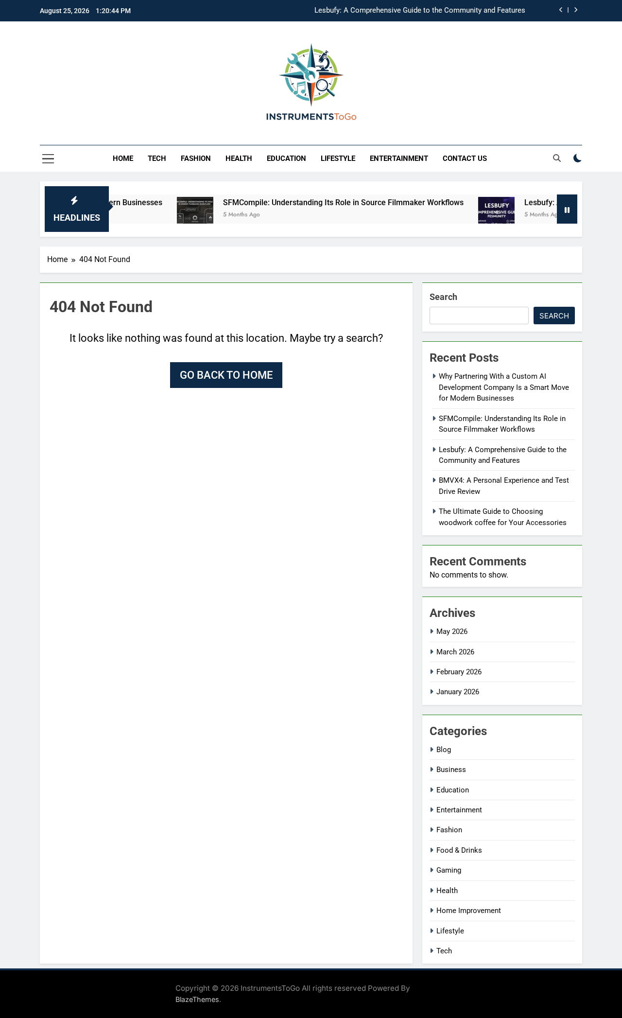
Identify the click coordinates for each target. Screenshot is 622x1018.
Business (451, 769)
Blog (443, 749)
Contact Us (465, 158)
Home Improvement (468, 910)
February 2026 (459, 671)
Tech (157, 158)
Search (443, 297)
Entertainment (399, 158)
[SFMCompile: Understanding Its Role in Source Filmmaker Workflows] (177, 215)
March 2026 (455, 652)
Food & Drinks (459, 850)
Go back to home (226, 375)
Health (238, 158)
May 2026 (451, 631)
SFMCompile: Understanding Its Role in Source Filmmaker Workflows (325, 202)
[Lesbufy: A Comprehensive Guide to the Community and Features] (478, 215)
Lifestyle (338, 158)
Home (123, 158)
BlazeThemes (197, 999)
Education (286, 158)
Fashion (196, 158)
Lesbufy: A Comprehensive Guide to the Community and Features (419, 11)
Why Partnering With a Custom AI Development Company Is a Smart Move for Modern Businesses (504, 387)
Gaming (448, 870)
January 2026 (457, 691)
